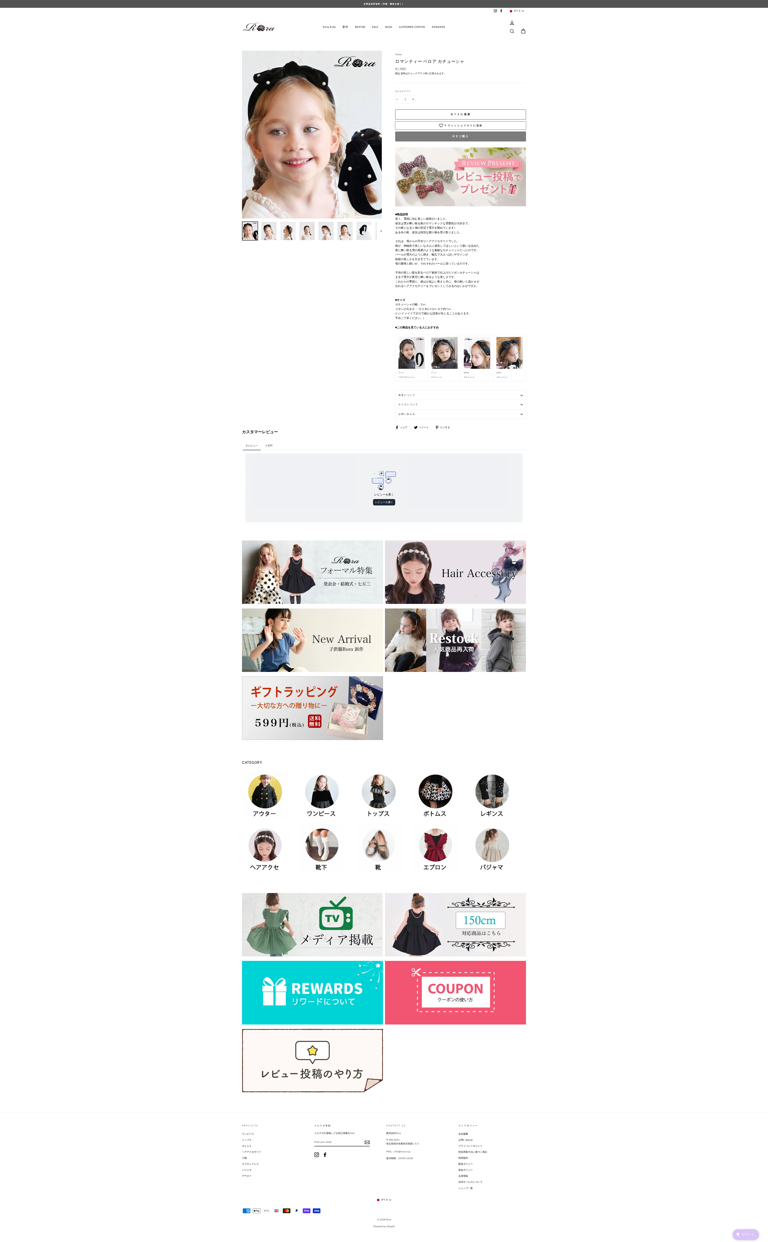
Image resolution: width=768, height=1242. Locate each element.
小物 (244, 1158)
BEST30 (360, 27)
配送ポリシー (465, 1164)
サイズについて (408, 404)
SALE (375, 27)
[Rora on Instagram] (316, 1154)
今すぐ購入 (460, 136)
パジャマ (247, 1170)
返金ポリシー (465, 1170)
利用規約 (463, 1158)
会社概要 (463, 1134)
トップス (247, 1140)
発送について (406, 395)
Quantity (403, 91)
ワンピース (248, 1134)
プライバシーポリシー (470, 1146)
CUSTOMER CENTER (412, 27)
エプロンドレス (250, 1164)
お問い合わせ (406, 414)
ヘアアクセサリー (251, 1152)
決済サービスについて (470, 1182)
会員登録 (463, 1176)
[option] (384, 4)
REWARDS (438, 27)
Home (398, 54)
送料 (403, 73)
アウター (247, 1176)
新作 (345, 27)
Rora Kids (329, 27)
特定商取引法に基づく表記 (472, 1152)
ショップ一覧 (465, 1188)
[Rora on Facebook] (325, 1154)
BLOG (388, 27)
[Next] (379, 231)
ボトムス (247, 1146)
